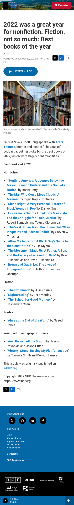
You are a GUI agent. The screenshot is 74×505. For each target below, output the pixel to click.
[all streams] (69, 500)
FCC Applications (15, 460)
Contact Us (12, 454)
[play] (5, 500)
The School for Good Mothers (29, 299)
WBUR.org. (10, 368)
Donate (63, 5)
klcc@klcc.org (13, 448)
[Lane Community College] (12, 488)
